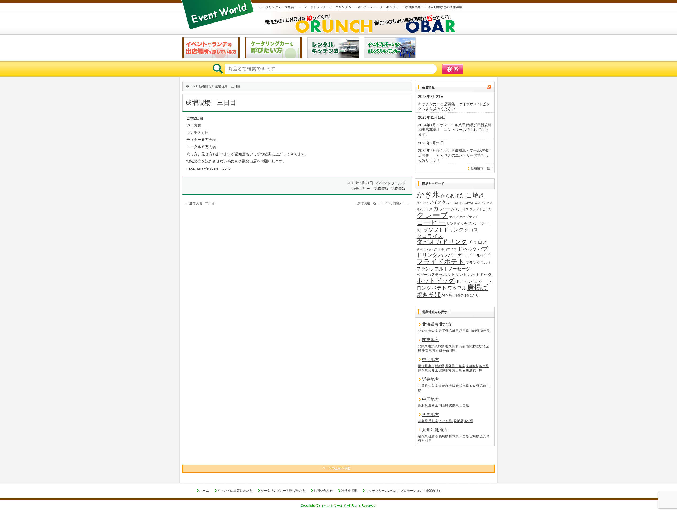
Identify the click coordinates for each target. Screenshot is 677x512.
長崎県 (443, 436)
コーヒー (431, 223)
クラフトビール (480, 209)
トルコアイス (447, 249)
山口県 (464, 406)
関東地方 (430, 339)
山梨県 (460, 366)
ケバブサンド (468, 217)
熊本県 (454, 436)
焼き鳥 (446, 295)
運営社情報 (349, 490)
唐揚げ (477, 287)
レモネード (480, 281)
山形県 (474, 331)
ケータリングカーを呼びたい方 (283, 490)
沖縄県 (427, 441)
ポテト (461, 281)
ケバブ (453, 217)
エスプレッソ (483, 202)
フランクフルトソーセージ (443, 268)
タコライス (430, 236)
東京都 (437, 351)
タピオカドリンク (442, 242)
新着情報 (205, 86)
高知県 (468, 421)
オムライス (424, 209)
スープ (422, 230)
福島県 (485, 331)
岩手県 (443, 331)
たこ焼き (472, 195)
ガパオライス (460, 209)
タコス (471, 229)
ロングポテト (432, 288)
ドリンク (427, 255)
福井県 (477, 370)
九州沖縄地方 (434, 430)
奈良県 (474, 386)
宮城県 (454, 331)
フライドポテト (441, 262)
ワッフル (456, 288)
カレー (441, 208)
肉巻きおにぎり (466, 295)
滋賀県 (433, 386)
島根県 (433, 406)
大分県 (464, 436)
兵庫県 (464, 386)
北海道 (423, 331)
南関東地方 (474, 346)
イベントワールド (333, 506)
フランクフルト (478, 262)
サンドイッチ (456, 224)
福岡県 (423, 436)
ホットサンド (455, 274)
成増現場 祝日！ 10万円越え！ (383, 203)
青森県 (433, 331)
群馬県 (460, 346)
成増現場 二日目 (199, 203)
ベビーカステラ (429, 274)
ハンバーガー (452, 255)
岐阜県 (484, 366)
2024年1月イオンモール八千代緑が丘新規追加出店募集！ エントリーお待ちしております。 (455, 129)
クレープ (432, 215)
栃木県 (450, 346)
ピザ (485, 255)
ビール (474, 255)
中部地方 (430, 359)
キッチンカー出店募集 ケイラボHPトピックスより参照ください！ (454, 106)
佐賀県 (433, 436)
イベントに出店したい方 (234, 490)
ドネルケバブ (473, 249)
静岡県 (423, 370)
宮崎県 (474, 436)
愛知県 (433, 370)
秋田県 (464, 331)
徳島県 (423, 421)
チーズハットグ (427, 249)
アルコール (466, 202)
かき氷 (428, 195)
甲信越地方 (426, 366)
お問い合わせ (323, 490)
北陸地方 (445, 370)
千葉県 (427, 351)
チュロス (477, 242)
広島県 (454, 406)
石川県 (467, 370)
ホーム (190, 86)
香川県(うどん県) (440, 421)
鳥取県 (423, 406)
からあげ (450, 195)
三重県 (423, 386)
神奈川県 (449, 351)
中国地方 (430, 399)
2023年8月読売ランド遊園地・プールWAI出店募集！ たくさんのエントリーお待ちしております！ (454, 155)
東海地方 (472, 366)
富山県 (457, 370)
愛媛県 (458, 421)
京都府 (443, 386)
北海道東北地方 (437, 324)
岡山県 (443, 406)
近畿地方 (430, 379)
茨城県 (439, 346)
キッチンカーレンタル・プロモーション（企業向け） (403, 490)
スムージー (478, 223)
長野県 (450, 366)
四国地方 (430, 414)
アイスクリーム (444, 202)
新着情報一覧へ (482, 168)
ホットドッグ (436, 281)
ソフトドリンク (446, 229)
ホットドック (480, 274)
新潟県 (439, 366)
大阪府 (454, 386)
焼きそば (429, 295)
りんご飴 (422, 202)
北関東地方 (426, 346)
